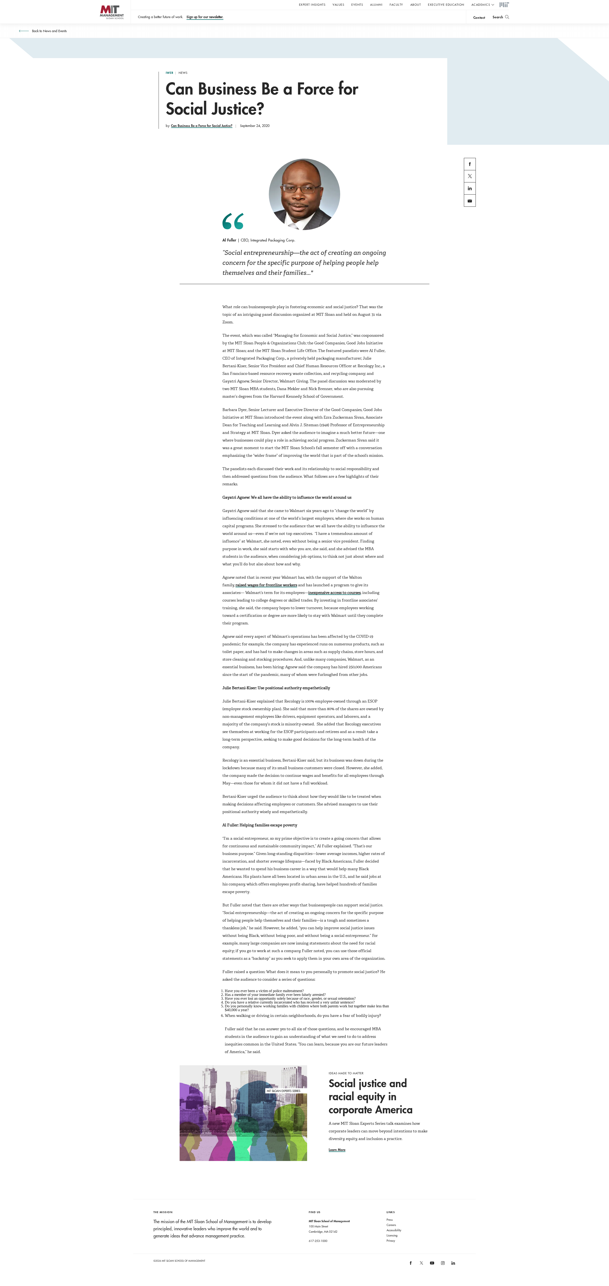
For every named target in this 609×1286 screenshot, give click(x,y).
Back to (49, 31)
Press (390, 1219)
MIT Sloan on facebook (411, 1264)
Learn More (337, 1149)
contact (479, 17)
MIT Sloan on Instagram (442, 1264)
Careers (391, 1225)
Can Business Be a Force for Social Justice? (201, 125)
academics (480, 4)
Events (357, 4)
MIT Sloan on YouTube (431, 1265)
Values (338, 4)
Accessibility (394, 1230)
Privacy (391, 1240)
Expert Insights (312, 4)
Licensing (392, 1235)
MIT (504, 5)
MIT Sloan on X (421, 1264)
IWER (169, 73)
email (468, 206)
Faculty (396, 4)
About (415, 4)
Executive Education (446, 4)
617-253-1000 (318, 1241)
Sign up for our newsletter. (205, 17)
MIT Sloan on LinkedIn (453, 1264)
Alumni (376, 4)
